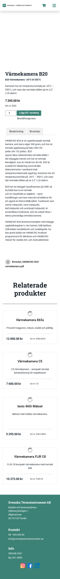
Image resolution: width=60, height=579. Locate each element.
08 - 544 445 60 (16, 534)
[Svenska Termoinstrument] (19, 5)
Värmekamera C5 (30, 361)
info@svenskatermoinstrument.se (26, 539)
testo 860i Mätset (30, 406)
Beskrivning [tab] (16, 131)
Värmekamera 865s (30, 320)
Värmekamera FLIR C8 (30, 457)
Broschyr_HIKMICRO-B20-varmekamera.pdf (22, 264)
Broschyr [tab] (35, 131)
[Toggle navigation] (54, 5)
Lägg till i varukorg (29, 112)
